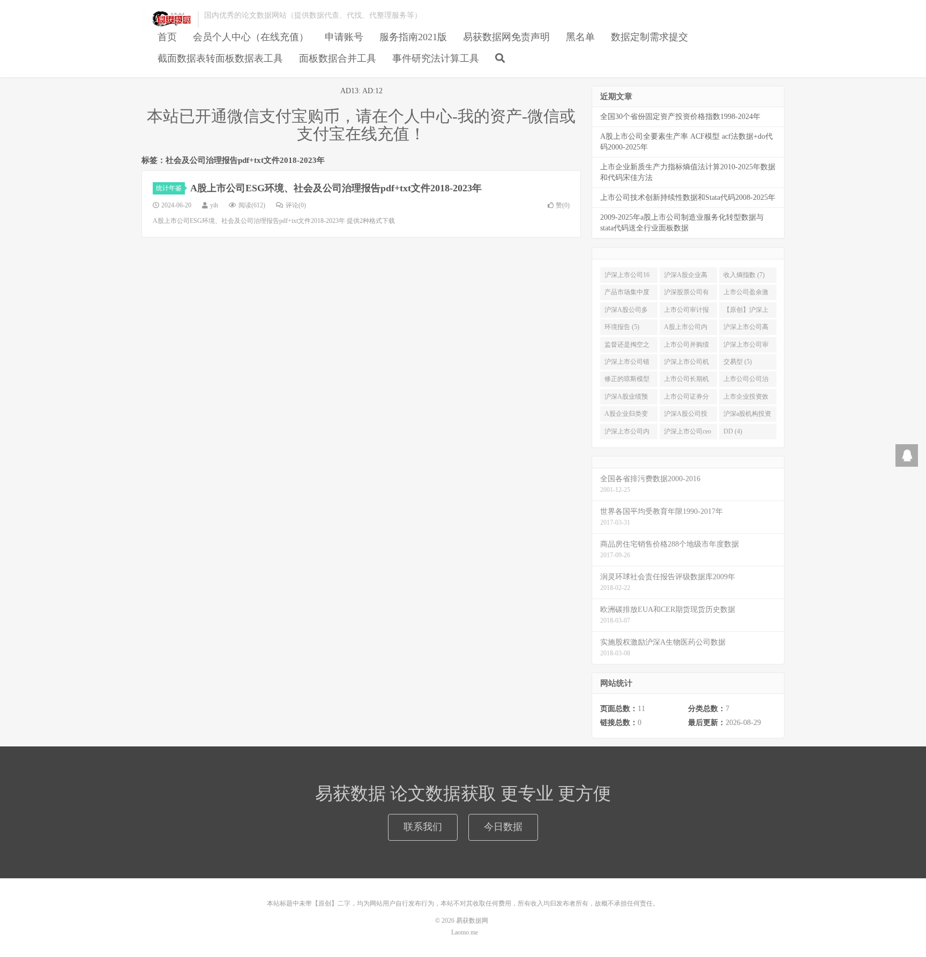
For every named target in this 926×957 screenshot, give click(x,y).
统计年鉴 (169, 188)
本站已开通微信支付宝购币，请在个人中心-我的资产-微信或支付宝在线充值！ (361, 125)
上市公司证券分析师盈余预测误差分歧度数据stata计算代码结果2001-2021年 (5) (686, 399)
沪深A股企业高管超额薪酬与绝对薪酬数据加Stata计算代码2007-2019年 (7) (686, 277)
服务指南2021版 (413, 37)
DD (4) (732, 431)
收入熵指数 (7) (744, 275)
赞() (563, 205)
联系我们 (423, 826)
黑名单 (580, 37)
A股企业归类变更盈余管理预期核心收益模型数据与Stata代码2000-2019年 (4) (626, 416)
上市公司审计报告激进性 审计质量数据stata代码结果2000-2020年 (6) (687, 312)
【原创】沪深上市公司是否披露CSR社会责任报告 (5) (745, 312)
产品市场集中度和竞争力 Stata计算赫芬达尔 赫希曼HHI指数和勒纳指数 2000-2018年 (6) (628, 294)
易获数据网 (166, 19)
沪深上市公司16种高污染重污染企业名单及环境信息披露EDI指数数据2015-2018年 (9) (628, 277)
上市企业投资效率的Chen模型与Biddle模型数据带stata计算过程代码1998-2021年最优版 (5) (747, 399)
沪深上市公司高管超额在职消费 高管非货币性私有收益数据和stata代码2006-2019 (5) (745, 329)
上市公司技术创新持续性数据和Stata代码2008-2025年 (687, 197)
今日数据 (503, 826)
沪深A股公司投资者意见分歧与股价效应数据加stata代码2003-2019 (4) (686, 416)
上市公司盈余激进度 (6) (745, 294)
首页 (167, 37)
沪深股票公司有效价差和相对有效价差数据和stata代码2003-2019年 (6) (686, 294)
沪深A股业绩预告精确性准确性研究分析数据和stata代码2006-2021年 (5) (626, 399)
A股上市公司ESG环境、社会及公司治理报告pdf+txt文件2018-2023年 (336, 188)
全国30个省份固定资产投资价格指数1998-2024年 (680, 117)
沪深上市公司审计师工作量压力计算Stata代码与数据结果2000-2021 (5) (745, 347)
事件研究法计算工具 (435, 58)
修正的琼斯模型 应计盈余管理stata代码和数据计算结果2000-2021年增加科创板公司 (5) (626, 381)
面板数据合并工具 (337, 58)
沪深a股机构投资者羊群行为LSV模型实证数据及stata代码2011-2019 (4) (747, 416)
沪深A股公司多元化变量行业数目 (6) (626, 312)
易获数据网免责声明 (506, 37)
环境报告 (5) (621, 327)
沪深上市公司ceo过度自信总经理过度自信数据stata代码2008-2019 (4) (687, 433)
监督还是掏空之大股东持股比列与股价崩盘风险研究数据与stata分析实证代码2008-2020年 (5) (626, 347)
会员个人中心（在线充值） (251, 37)
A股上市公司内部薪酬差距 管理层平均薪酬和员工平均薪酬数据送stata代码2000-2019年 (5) (687, 329)
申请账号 (344, 37)
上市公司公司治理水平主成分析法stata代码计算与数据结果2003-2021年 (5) (747, 381)
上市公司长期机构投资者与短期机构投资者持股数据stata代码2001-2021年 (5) (686, 381)
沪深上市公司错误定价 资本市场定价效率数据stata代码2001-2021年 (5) (627, 364)
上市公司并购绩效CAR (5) (686, 347)
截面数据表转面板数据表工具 (220, 58)
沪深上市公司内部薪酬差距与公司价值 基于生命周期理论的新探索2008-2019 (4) (627, 433)
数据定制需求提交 (649, 37)
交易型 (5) (737, 361)
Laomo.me (464, 932)
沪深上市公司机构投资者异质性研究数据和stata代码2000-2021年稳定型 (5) (687, 364)
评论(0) (296, 205)
